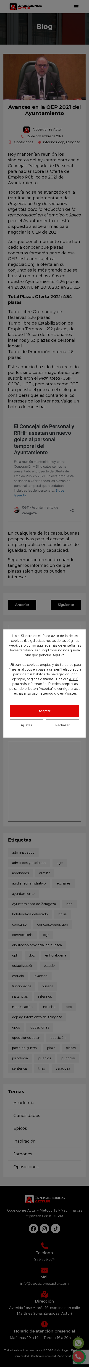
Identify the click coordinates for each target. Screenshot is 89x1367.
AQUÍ (73, 679)
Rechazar (62, 725)
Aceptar (44, 711)
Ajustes (71, 693)
